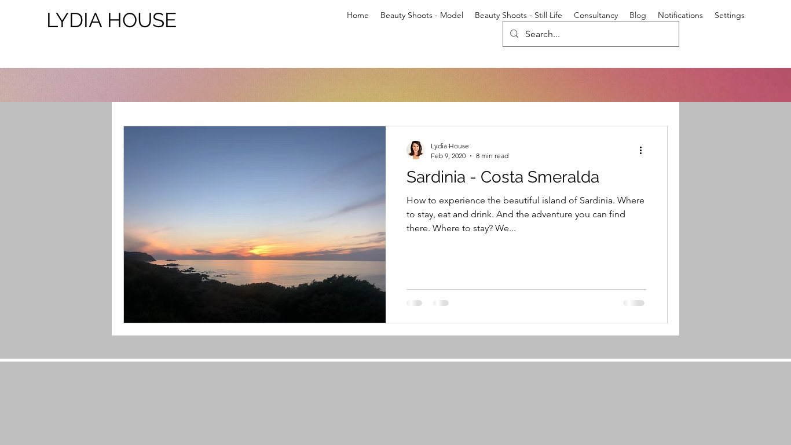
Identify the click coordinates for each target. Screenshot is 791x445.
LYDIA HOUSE (111, 20)
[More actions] (644, 150)
